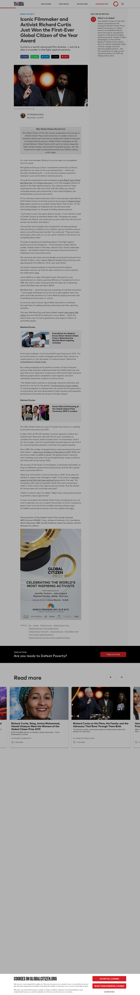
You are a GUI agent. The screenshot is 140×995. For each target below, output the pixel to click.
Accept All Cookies (109, 978)
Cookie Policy (109, 992)
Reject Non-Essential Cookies (109, 986)
